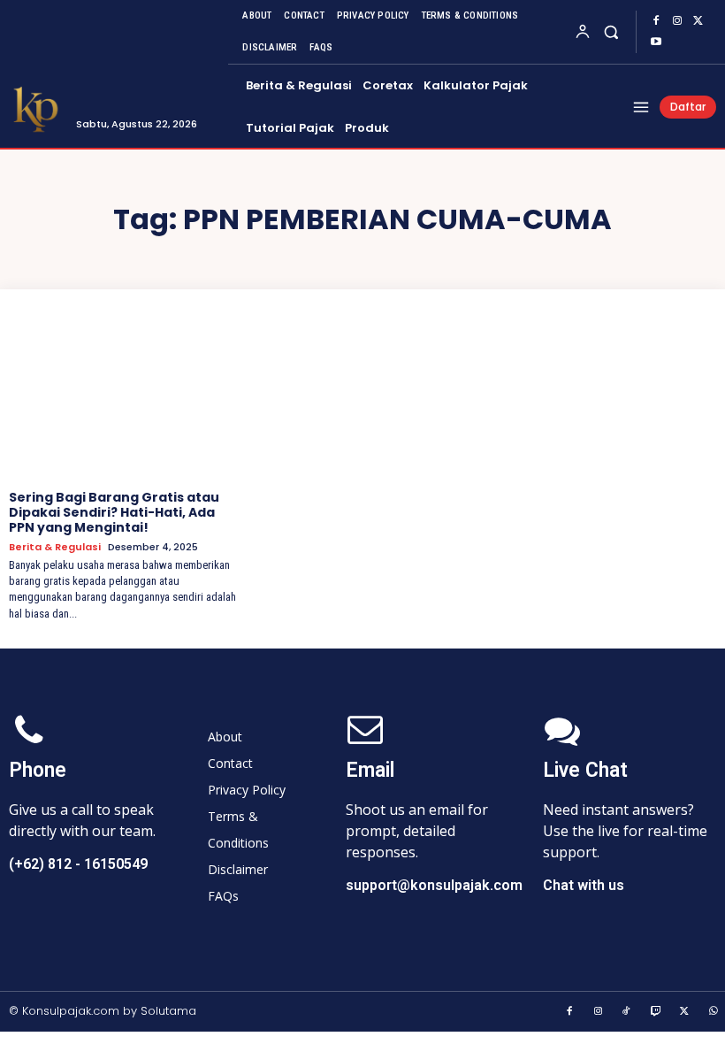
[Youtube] (656, 42)
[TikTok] (626, 1012)
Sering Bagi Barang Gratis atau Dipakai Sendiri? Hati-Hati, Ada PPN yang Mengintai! (114, 512)
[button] (611, 31)
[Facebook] (656, 21)
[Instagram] (677, 21)
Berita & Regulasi (55, 547)
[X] (698, 21)
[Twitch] (656, 1012)
